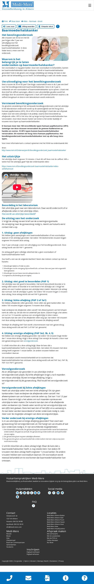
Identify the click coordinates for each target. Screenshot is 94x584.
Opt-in (26, 561)
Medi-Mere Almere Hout (55, 524)
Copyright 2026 (7, 561)
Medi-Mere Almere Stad (55, 518)
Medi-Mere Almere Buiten (56, 515)
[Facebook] (53, 492)
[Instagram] (49, 492)
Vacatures (9, 547)
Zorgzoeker (18, 561)
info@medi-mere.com (14, 527)
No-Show (50, 542)
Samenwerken (11, 545)
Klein (25, 21)
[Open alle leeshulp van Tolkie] (57, 26)
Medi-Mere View (52, 526)
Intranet (33, 561)
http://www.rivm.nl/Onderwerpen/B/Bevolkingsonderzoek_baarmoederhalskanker (34, 150)
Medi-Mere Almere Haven (56, 522)
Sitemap (40, 561)
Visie (8, 538)
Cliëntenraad (10, 540)
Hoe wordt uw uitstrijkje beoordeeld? (19, 214)
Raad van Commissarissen (15, 542)
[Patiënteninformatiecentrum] (31, 492)
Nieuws (8, 534)
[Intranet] (38, 492)
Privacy (61, 561)
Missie (8, 536)
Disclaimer (53, 561)
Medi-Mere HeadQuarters (56, 529)
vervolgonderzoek (31, 341)
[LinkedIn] (62, 492)
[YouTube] (58, 492)
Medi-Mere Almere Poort (55, 520)
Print (6, 21)
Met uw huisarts (52, 534)
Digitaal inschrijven (33, 552)
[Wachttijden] (28, 492)
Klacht (46, 561)
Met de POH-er (52, 538)
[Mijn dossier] (35, 492)
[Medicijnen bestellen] (17, 496)
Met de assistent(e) (53, 536)
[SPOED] (17, 492)
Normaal (32, 21)
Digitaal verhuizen (33, 554)
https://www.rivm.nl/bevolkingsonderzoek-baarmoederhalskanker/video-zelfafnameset (30, 167)
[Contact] (21, 492)
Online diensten (52, 540)
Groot (40, 21)
